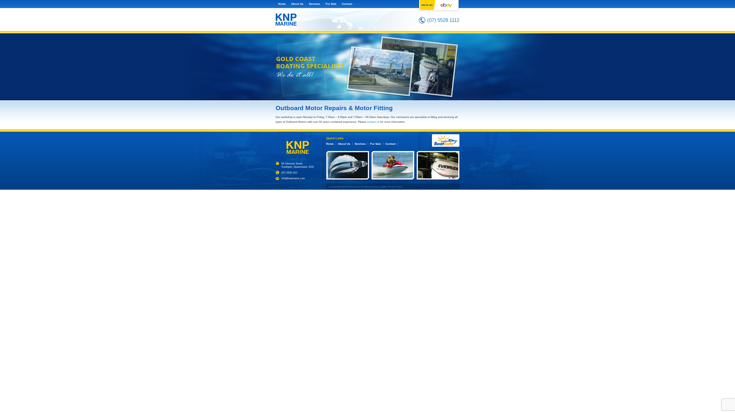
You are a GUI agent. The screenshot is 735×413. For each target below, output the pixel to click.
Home (282, 3)
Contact (347, 3)
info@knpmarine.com (293, 178)
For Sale (331, 3)
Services (314, 3)
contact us (373, 121)
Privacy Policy (395, 186)
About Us (297, 3)
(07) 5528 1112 (443, 20)
